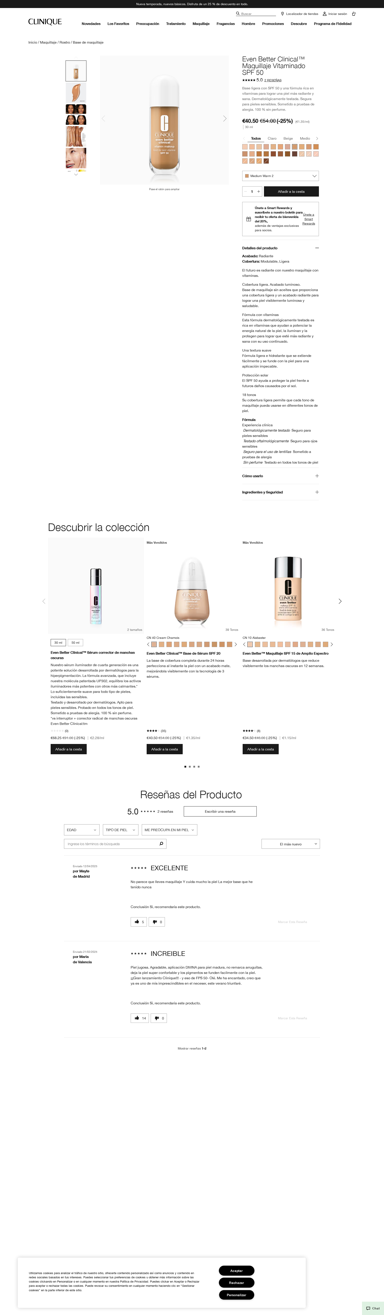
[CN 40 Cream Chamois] (154, 644)
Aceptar (236, 1271)
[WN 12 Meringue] (257, 644)
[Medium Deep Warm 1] (252, 154)
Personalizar (236, 1295)
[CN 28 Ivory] (288, 644)
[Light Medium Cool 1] (316, 154)
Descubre (299, 23)
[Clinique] (45, 22)
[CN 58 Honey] (184, 644)
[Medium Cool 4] (245, 154)
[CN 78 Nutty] (222, 644)
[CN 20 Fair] (280, 644)
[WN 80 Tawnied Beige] (229, 644)
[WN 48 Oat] (169, 644)
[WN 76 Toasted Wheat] (214, 644)
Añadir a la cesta (291, 191)
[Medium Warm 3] (316, 146)
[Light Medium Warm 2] (273, 146)
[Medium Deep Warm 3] (266, 154)
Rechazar (236, 1283)
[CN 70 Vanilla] (199, 644)
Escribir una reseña (220, 811)
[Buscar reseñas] (161, 844)
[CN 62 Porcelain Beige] (192, 644)
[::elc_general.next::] (235, 644)
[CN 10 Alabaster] (250, 644)
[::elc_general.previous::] (149, 644)
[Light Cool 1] (309, 154)
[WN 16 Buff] (265, 644)
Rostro (65, 42)
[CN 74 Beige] (207, 644)
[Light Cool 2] (245, 146)
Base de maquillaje (88, 42)
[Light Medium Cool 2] (266, 146)
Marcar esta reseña (292, 922)
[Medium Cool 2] (301, 146)
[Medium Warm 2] (294, 146)
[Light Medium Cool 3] (252, 161)
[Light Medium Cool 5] (287, 146)
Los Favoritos (118, 23)
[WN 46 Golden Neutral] (161, 644)
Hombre (248, 23)
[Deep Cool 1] (266, 161)
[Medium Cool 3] (309, 146)
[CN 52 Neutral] (177, 644)
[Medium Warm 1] (259, 161)
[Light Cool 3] (252, 146)
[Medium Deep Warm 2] (259, 154)
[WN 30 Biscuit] (295, 644)
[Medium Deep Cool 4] (273, 154)
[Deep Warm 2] (287, 154)
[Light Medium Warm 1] (245, 161)
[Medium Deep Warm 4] (280, 154)
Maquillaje (201, 23)
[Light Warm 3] (259, 146)
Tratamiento (176, 23)
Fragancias (226, 23)
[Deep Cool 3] (294, 154)
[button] (373, 1308)
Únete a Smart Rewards (308, 219)
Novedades (91, 23)
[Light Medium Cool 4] (280, 146)
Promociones (273, 23)
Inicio (32, 42)
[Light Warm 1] (301, 154)
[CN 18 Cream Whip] (273, 644)
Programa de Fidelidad (333, 23)
